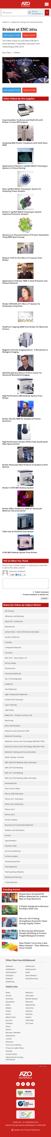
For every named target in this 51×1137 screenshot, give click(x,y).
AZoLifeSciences (32, 978)
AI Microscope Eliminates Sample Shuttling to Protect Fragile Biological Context (32, 933)
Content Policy (11, 1054)
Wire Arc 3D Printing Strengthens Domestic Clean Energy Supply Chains (33, 921)
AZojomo (29, 1011)
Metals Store (11, 1017)
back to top (43, 1066)
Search (8, 1029)
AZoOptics (10, 975)
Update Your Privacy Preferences (27, 1130)
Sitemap (9, 1051)
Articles (9, 995)
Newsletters (10, 1036)
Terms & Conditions (13, 1045)
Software (9, 1023)
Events (8, 1014)
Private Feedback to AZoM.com (36, 594)
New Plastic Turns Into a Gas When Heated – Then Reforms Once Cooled (34, 945)
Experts (28, 1017)
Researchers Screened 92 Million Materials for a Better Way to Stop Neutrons (33, 896)
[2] (10, 910)
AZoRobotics (10, 969)
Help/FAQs (30, 1020)
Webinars (29, 992)
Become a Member (13, 1032)
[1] (10, 897)
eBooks (8, 1008)
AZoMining (10, 981)
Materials (29, 1002)
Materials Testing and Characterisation (27, 22)
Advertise (9, 1042)
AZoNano (9, 966)
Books (8, 1005)
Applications (30, 1005)
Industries (30, 1008)
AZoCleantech (11, 972)
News (8, 992)
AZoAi (28, 972)
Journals (9, 1020)
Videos (8, 1011)
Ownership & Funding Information (14, 1058)
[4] (10, 934)
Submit (44, 598)
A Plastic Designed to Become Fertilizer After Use (33, 907)
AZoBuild (9, 978)
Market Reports (32, 999)
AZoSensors (30, 966)
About (8, 1026)
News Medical (31, 975)
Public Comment (42, 592)
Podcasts (29, 1014)
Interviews (30, 995)
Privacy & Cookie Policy (15, 1048)
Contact (9, 1039)
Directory (9, 999)
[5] (10, 947)
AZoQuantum (31, 969)
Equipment (10, 1002)
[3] (10, 922)
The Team (29, 1023)
